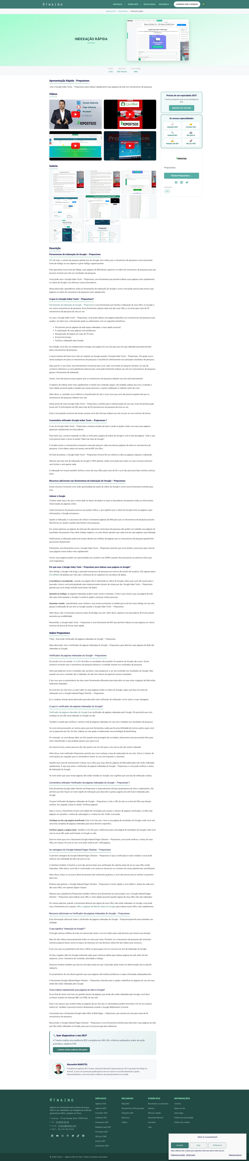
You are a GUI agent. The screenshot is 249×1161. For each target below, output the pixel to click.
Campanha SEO (172, 125)
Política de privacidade (183, 1118)
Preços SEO (100, 1141)
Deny (198, 1145)
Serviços (117, 4)
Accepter (180, 1145)
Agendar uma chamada (187, 4)
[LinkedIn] (52, 1135)
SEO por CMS (191, 142)
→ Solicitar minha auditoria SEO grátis (71, 1050)
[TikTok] (78, 1135)
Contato (177, 1104)
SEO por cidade (154, 1113)
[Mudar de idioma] (203, 4)
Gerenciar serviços (235, 1155)
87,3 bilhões (54, 575)
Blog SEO (125, 1104)
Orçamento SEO (102, 1146)
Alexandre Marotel (155, 1118)
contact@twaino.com (67, 1126)
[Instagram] (62, 1135)
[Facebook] (83, 1135)
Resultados (149, 4)
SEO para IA (191, 133)
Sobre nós (133, 4)
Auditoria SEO (172, 133)
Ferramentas (123, 11)
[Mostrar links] (124, 4)
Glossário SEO (127, 1113)
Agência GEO (100, 1108)
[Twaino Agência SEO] (61, 1100)
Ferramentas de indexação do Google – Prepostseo (71, 305)
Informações (182, 1098)
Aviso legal (178, 1113)
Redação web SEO (172, 142)
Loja (149, 1127)
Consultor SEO (191, 125)
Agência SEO (110, 11)
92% (51, 260)
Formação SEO (101, 1132)
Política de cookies (182, 1122)
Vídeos (124, 1122)
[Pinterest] (67, 1135)
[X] (73, 1135)
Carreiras (152, 1122)
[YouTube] (57, 1135)
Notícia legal (190, 1155)
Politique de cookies (178, 1155)
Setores (151, 1108)
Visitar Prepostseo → (181, 175)
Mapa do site (179, 1108)
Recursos (164, 4)
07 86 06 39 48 (62, 1122)
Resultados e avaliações (158, 1104)
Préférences (217, 1145)
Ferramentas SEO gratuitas (133, 1108)
